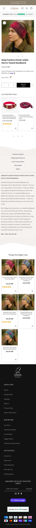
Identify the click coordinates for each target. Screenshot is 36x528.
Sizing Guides (8, 394)
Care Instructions (18, 162)
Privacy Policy (8, 408)
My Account (7, 460)
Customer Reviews (10, 430)
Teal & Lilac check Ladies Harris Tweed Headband (9, 348)
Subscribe (29, 489)
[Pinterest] (18, 493)
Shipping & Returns (18, 158)
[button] (4, 8)
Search (6, 390)
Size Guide (18, 165)
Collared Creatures (15, 524)
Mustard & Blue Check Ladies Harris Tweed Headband (26, 314)
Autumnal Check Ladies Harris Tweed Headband (9, 313)
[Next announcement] (32, 2)
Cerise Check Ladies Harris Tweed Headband (9, 278)
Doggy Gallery (8, 439)
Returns (6, 403)
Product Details (18, 154)
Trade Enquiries (9, 465)
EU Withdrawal (9, 474)
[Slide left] (13, 56)
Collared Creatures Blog (12, 443)
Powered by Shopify (25, 524)
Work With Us (8, 469)
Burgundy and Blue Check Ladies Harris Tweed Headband (26, 279)
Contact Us (7, 456)
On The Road (8, 434)
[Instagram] (16, 493)
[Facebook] (21, 493)
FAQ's (18, 169)
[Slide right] (22, 56)
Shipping (7, 399)
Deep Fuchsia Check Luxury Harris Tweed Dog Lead (26, 116)
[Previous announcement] (4, 2)
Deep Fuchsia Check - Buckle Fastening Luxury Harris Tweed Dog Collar (9, 116)
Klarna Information (10, 412)
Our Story (7, 425)
